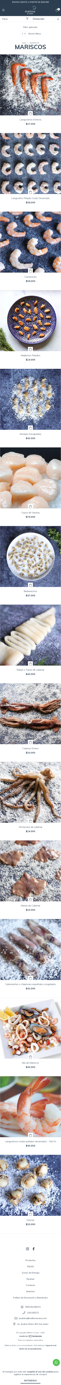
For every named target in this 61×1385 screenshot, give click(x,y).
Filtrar (5, 19)
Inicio (24, 43)
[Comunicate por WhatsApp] (56, 1362)
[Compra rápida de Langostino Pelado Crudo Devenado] (30, 192)
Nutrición (30, 1291)
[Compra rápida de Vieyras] (30, 1213)
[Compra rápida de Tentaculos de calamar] (30, 820)
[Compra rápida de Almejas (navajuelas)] (30, 427)
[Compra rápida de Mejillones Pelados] (30, 349)
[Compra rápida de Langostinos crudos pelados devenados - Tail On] (30, 1135)
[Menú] (5, 10)
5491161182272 (33, 1307)
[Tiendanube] (30, 1337)
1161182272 (33, 1312)
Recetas (30, 1279)
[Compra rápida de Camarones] (30, 270)
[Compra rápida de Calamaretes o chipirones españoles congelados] (30, 978)
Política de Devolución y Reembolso (30, 1297)
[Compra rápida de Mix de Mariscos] (30, 1056)
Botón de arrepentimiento (30, 1349)
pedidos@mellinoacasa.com (33, 1318)
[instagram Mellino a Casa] (27, 1248)
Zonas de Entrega (30, 1272)
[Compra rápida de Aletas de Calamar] (30, 899)
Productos (30, 1260)
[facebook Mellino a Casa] (33, 1248)
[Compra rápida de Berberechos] (30, 585)
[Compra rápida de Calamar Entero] (30, 742)
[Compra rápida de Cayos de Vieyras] (30, 506)
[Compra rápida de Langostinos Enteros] (30, 113)
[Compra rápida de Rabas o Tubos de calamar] (30, 663)
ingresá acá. (51, 1345)
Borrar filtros (35, 33)
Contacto (30, 1285)
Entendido (30, 1380)
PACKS (30, 1266)
